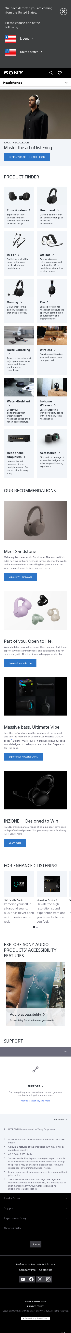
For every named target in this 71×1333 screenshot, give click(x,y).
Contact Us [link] (45, 1270)
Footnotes (59, 1119)
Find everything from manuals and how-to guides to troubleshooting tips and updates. (36, 1094)
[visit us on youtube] (23, 1279)
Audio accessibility (25, 1014)
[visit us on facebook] (31, 1279)
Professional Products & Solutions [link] (35, 1264)
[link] (27, 157)
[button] (34, 927)
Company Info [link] (27, 1270)
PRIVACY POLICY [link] (35, 1306)
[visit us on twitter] (40, 1279)
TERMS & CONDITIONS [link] (35, 1301)
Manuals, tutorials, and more (35, 1100)
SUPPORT (34, 1086)
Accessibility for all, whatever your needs (32, 1020)
